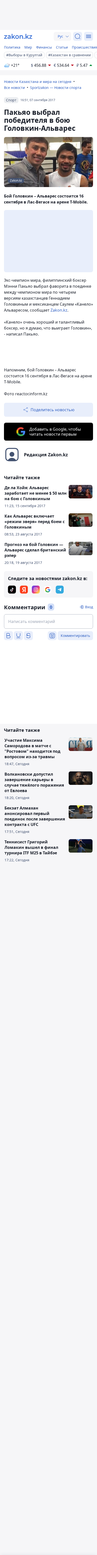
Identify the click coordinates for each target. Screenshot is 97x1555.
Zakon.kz (58, 310)
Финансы (44, 47)
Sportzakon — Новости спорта (55, 87)
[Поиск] (77, 36)
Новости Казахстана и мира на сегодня (37, 81)
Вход (89, 607)
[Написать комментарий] (48, 621)
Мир (28, 47)
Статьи (62, 47)
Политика (12, 47)
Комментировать (75, 635)
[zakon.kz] (18, 36)
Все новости (14, 87)
